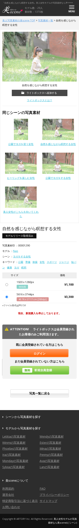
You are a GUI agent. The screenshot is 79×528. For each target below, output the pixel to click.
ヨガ (16, 267)
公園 (20, 262)
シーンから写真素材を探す (23, 417)
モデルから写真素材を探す (23, 428)
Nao (15, 251)
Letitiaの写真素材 (13, 436)
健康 (9, 267)
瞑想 (23, 267)
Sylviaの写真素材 (13, 467)
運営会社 (8, 495)
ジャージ (64, 262)
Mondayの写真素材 (15, 461)
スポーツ (52, 262)
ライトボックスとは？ (39, 100)
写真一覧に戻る (39, 393)
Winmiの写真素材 (13, 443)
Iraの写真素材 (11, 455)
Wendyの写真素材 (52, 436)
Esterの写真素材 (50, 443)
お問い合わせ (11, 507)
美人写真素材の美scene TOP (18, 20)
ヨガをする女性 (22, 256)
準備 (27, 262)
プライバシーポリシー (54, 495)
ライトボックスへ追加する (42, 93)
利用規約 (8, 489)
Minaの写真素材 (50, 448)
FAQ (43, 489)
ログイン (40, 353)
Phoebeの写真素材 (15, 448)
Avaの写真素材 (49, 461)
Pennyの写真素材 (51, 455)
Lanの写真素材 (49, 467)
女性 (42, 262)
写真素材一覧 (45, 20)
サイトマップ (48, 501)
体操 (34, 262)
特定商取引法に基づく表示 (20, 501)
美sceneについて (16, 480)
